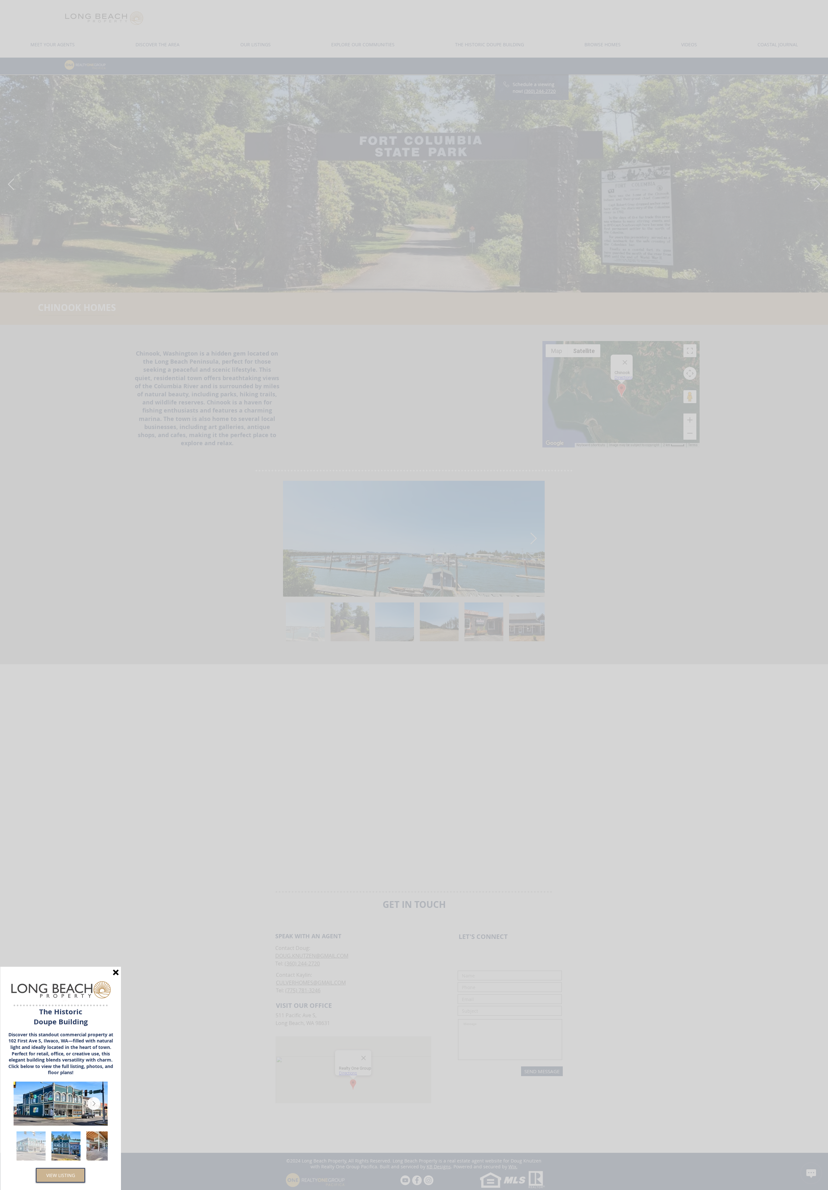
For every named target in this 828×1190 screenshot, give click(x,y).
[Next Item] (93, 1103)
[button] (116, 972)
